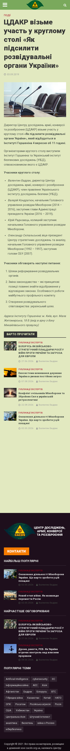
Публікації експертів (30, 342)
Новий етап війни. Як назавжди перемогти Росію (38, 597)
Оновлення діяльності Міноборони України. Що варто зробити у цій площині (41, 420)
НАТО (58, 697)
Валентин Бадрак (48, 361)
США (8, 710)
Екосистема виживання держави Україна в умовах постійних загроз (40, 375)
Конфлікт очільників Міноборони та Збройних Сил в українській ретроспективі (41, 396)
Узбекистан (22, 710)
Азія (44, 685)
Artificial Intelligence (17, 679)
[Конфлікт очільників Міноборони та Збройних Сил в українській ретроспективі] (10, 392)
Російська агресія (40, 704)
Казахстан (33, 697)
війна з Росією (46, 723)
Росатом (20, 704)
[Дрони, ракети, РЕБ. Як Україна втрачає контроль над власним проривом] (10, 648)
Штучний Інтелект (40, 716)
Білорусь (42, 691)
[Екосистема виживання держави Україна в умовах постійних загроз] (10, 372)
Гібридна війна (14, 697)
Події (7, 15)
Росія (58, 704)
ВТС (53, 691)
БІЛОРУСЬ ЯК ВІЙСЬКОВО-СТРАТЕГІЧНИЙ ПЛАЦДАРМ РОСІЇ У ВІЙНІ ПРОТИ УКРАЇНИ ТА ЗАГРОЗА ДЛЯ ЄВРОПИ (41, 351)
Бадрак (28, 691)
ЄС (53, 679)
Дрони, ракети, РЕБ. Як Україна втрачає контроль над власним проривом (38, 652)
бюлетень (27, 723)
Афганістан (12, 691)
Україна (38, 710)
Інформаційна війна (17, 685)
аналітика (11, 723)
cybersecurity (40, 679)
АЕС (35, 685)
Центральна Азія (15, 716)
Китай (47, 697)
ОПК (8, 704)
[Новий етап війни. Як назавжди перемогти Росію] (10, 594)
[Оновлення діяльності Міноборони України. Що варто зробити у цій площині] (10, 415)
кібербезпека (13, 729)
